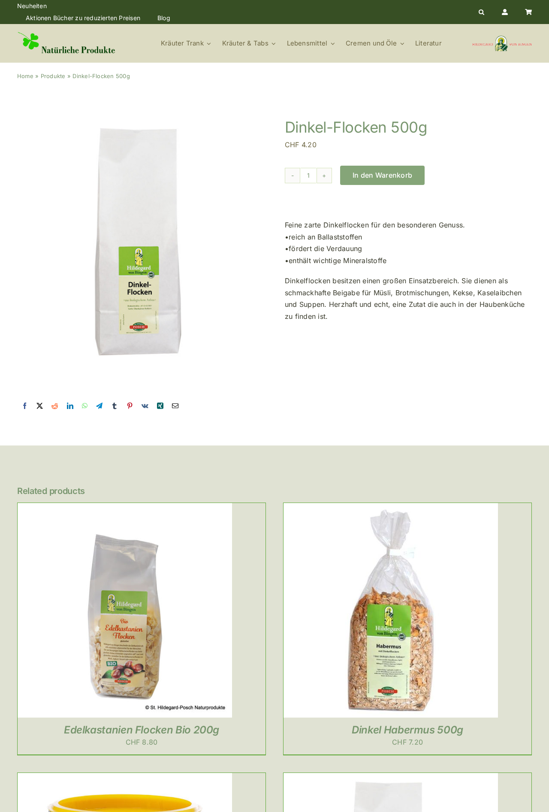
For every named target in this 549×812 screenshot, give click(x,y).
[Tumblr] (114, 406)
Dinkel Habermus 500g (407, 730)
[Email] (175, 406)
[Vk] (145, 406)
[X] (39, 406)
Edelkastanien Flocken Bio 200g (141, 730)
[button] (481, 12)
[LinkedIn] (70, 406)
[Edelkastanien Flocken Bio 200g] (125, 508)
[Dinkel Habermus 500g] (391, 508)
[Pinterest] (129, 406)
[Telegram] (99, 406)
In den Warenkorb (382, 175)
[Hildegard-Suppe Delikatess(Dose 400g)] (125, 778)
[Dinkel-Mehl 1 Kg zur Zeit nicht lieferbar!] (391, 778)
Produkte (53, 76)
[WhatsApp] (85, 406)
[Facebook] (24, 406)
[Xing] (160, 406)
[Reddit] (54, 406)
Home (25, 76)
